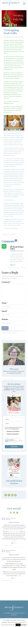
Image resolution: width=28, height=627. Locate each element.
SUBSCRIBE (14, 446)
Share (11, 545)
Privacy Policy (15, 428)
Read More (24, 625)
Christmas (5, 234)
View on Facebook (5, 545)
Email (4, 311)
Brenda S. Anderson (11, 518)
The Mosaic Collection (14, 531)
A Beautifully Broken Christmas (14, 482)
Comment (6, 282)
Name (4, 303)
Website (5, 319)
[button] (24, 3)
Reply (12, 265)
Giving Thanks (12, 234)
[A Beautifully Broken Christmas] (14, 468)
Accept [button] (18, 625)
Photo (15, 543)
